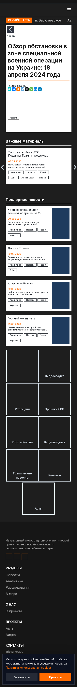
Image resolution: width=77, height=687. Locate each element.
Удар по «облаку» (20, 283)
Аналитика (14, 581)
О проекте (14, 611)
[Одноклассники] (18, 89)
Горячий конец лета (21, 318)
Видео (11, 635)
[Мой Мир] (35, 89)
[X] (27, 89)
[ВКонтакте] (14, 89)
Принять (55, 677)
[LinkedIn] (40, 89)
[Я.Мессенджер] (9, 89)
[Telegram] (22, 89)
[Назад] (10, 30)
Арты (10, 628)
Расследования (18, 587)
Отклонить (22, 677)
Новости (13, 118)
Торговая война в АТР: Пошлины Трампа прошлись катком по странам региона (27, 154)
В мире (11, 594)
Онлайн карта (19, 20)
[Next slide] (75, 167)
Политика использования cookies (29, 667)
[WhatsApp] (31, 89)
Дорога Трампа (18, 248)
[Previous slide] (2, 167)
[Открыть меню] (69, 9)
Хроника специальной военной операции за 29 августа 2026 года (24, 211)
